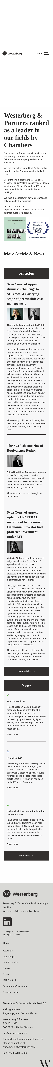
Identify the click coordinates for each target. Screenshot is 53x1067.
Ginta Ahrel (39, 168)
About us (8, 950)
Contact (7, 974)
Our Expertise (10, 962)
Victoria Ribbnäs (15, 558)
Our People (9, 956)
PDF (9, 429)
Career (6, 968)
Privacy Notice (11, 992)
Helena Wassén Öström (19, 707)
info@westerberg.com (15, 1033)
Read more (12, 734)
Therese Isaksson (16, 325)
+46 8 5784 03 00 (17, 1053)
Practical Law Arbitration (33, 423)
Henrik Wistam (19, 183)
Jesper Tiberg (35, 183)
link (35, 653)
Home (6, 943)
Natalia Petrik (37, 325)
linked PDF (12, 496)
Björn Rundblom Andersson (21, 472)
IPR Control (9, 980)
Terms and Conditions (15, 986)
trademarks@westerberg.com (19, 1047)
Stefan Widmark (24, 186)
